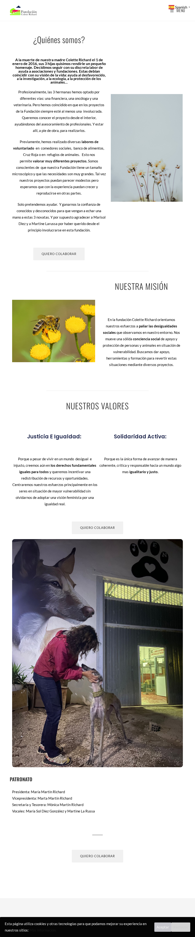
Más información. (42, 930)
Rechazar (180, 927)
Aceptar (162, 927)
